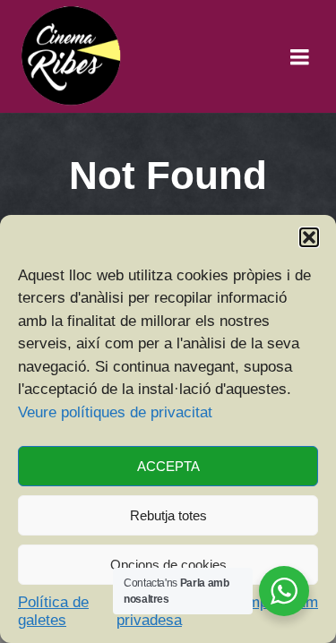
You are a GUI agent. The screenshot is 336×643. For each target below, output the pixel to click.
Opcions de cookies (168, 564)
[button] (309, 237)
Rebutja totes (168, 515)
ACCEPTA (168, 466)
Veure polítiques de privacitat (115, 412)
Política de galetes (53, 611)
